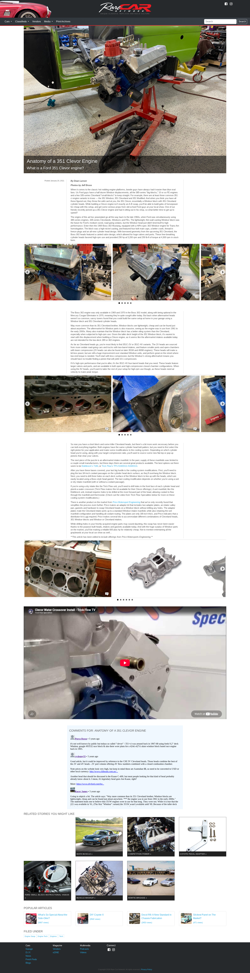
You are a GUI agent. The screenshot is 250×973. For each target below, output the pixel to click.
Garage (29, 949)
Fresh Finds (31, 959)
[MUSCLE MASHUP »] (99, 880)
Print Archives (63, 21)
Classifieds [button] (21, 21)
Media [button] (47, 21)
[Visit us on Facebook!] (226, 3)
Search (242, 21)
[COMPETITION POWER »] (150, 836)
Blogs (28, 963)
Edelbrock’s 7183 (90, 466)
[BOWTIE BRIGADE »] (150, 880)
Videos (83, 952)
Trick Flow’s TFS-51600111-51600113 (119, 466)
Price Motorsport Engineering (126, 502)
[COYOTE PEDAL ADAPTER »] (202, 836)
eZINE (56, 952)
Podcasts (84, 949)
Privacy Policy (146, 970)
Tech (61, 936)
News (28, 956)
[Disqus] (125, 770)
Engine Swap (30, 936)
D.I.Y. (28, 952)
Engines (53, 936)
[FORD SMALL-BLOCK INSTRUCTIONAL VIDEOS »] (47, 880)
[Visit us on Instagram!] (231, 3)
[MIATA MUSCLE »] (99, 836)
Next (222, 272)
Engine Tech (43, 936)
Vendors (36, 21)
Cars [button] (7, 21)
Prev (27, 272)
